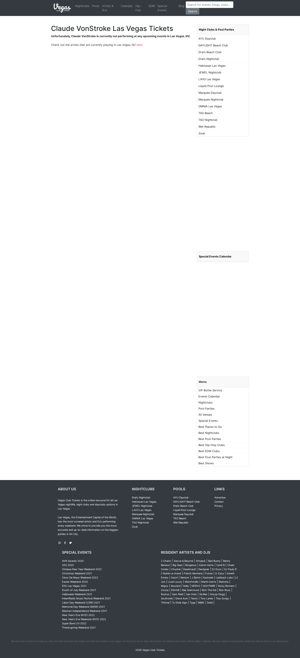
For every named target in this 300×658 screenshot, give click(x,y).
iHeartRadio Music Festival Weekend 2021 (86, 598)
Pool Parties (206, 408)
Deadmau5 (189, 569)
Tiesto (194, 598)
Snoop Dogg (217, 594)
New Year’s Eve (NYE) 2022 (78, 615)
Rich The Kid (209, 590)
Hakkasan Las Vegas (212, 65)
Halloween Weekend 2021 (77, 594)
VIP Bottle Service (210, 390)
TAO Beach (205, 113)
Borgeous (191, 565)
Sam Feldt (178, 594)
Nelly (186, 585)
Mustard (176, 585)
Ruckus (165, 594)
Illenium (184, 577)
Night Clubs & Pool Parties (216, 29)
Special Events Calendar (215, 256)
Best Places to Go (210, 426)
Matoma (223, 581)
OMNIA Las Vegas (210, 106)
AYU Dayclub (207, 38)
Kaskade (208, 577)
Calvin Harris (206, 565)
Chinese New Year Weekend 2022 (82, 569)
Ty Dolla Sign (179, 602)
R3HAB (175, 590)
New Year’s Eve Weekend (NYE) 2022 (84, 619)
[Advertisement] (223, 194)
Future (208, 573)
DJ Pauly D (230, 569)
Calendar (127, 6)
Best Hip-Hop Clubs (211, 445)
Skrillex (203, 594)
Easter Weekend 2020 (75, 581)
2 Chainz (166, 560)
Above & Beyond (183, 560)
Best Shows (206, 463)
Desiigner (203, 569)
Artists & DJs (107, 8)
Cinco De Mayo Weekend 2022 (80, 577)
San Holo (191, 594)
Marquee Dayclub (210, 92)
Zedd (210, 602)
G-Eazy (219, 573)
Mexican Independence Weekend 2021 (84, 610)
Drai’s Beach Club (209, 52)
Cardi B (220, 565)
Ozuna (164, 590)
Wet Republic (207, 126)
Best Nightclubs (208, 433)
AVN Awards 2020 (73, 560)
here (139, 45)
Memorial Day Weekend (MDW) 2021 (83, 606)
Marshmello (192, 581)
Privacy (218, 505)
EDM (152, 6)
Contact (219, 501)
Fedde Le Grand (172, 573)
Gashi (174, 577)
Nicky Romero (226, 585)
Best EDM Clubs (209, 451)
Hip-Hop (138, 8)
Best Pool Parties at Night (215, 457)
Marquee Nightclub (210, 99)
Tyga (192, 602)
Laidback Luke (224, 577)
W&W (201, 602)
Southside (167, 598)
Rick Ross (224, 590)
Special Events (162, 8)
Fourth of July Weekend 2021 (79, 590)
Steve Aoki (181, 598)
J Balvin (196, 577)
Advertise (220, 497)
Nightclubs (82, 6)
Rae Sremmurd (190, 590)
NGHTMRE (209, 585)
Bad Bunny (214, 560)
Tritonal (165, 602)
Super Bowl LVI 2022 (74, 623)
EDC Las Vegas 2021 (74, 585)
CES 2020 (68, 565)
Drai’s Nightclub (208, 59)
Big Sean (178, 565)
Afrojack (201, 560)
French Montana (193, 573)
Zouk (201, 133)
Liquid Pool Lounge (211, 86)
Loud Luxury (175, 581)
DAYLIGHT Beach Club (213, 45)
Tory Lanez (206, 598)
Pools (95, 6)
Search (192, 11)
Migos (164, 585)
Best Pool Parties (209, 439)
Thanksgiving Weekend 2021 (79, 627)
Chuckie (176, 569)
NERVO (195, 585)
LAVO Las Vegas (209, 79)
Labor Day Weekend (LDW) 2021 (81, 602)
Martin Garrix (208, 581)
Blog (181, 6)
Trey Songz (222, 598)
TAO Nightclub (207, 120)
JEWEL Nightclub (209, 72)
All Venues (205, 414)
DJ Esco (217, 569)
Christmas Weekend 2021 (77, 573)
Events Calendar (209, 396)
